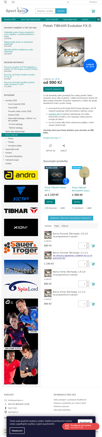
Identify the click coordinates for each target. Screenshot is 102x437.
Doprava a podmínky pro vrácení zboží (70, 403)
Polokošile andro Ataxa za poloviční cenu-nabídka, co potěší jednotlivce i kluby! (19, 34)
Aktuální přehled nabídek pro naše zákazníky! (18, 51)
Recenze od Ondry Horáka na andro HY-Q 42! (19, 76)
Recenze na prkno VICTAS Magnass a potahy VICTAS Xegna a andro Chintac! (21, 68)
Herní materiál (11, 135)
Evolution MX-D (55, 114)
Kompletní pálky (15, 145)
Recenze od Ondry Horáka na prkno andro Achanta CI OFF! (19, 83)
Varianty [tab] (48, 226)
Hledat (61, 11)
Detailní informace (51, 138)
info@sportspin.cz (15, 400)
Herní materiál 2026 (16, 104)
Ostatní (8, 152)
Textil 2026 (12, 107)
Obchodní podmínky (62, 410)
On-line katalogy (16, 124)
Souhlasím (84, 422)
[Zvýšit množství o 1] (87, 244)
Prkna (10, 138)
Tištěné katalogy (16, 128)
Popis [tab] (56, 226)
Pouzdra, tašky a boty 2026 (19, 111)
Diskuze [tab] (65, 226)
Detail (50, 202)
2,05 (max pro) (51, 208)
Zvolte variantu (53, 89)
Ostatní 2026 (13, 115)
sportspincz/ (13, 412)
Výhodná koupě (12, 160)
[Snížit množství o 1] (87, 247)
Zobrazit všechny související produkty (70, 218)
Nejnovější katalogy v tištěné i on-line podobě (22, 119)
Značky (8, 163)
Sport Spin (12, 408)
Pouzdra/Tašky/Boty (13, 156)
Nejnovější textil (12, 149)
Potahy (11, 142)
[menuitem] (9, 19)
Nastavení (16, 430)
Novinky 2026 (11, 100)
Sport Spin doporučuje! (15, 131)
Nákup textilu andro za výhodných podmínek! (18, 43)
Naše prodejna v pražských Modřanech (70, 399)
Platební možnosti (61, 406)
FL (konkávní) (77, 208)
